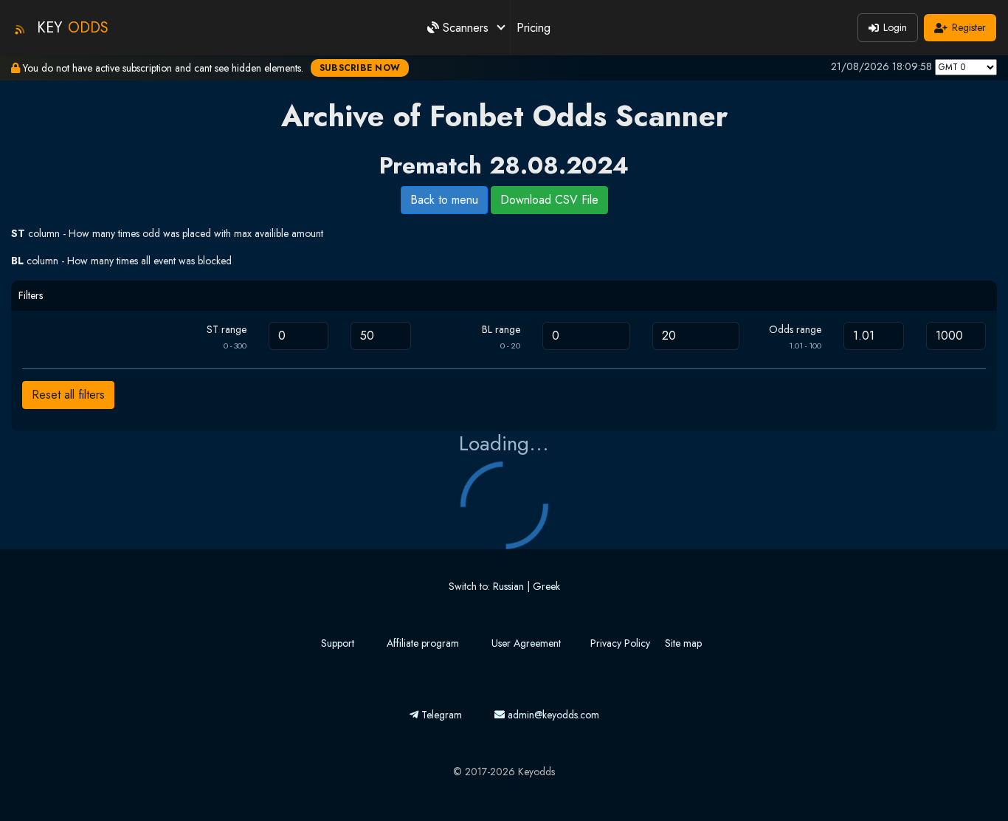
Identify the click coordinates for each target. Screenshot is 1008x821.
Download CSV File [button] (549, 199)
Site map (683, 643)
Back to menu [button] (444, 199)
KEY (72, 27)
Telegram (440, 714)
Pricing (533, 27)
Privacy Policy (620, 643)
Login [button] (895, 27)
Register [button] (969, 27)
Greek (546, 586)
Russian (508, 586)
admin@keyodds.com (552, 714)
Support (337, 643)
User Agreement (526, 643)
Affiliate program (423, 643)
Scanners (465, 27)
